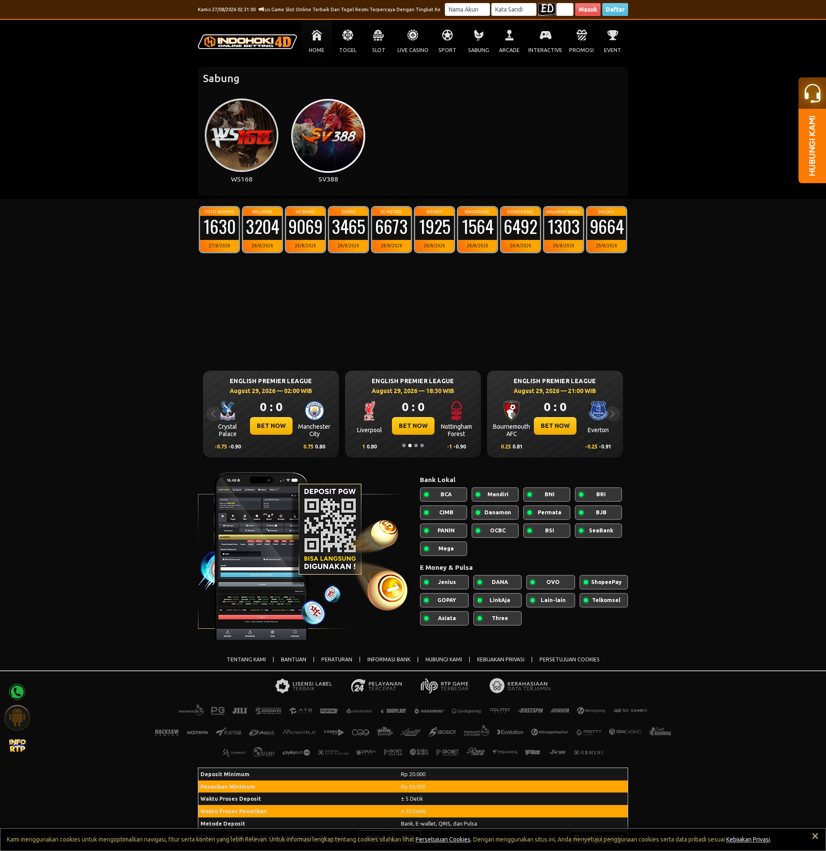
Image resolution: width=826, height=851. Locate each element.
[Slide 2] (410, 445)
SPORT (447, 50)
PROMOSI (581, 50)
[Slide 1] (404, 445)
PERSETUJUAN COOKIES (569, 659)
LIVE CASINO (413, 50)
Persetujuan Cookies (443, 839)
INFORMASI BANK (388, 659)
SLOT (378, 50)
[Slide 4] (422, 445)
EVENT (612, 50)
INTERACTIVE (545, 50)
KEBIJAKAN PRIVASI (500, 659)
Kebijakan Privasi (748, 839)
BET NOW (315, 425)
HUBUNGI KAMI (443, 659)
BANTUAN (293, 659)
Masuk (588, 9)
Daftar (615, 9)
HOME (316, 50)
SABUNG (478, 50)
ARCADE (509, 50)
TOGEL (348, 50)
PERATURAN (336, 659)
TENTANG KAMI (246, 659)
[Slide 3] (416, 445)
